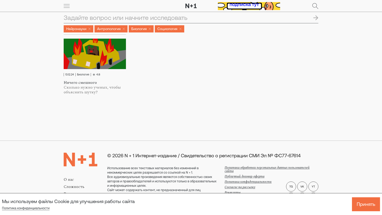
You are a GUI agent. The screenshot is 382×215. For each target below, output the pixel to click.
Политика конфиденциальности (26, 208)
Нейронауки (76, 29)
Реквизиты (233, 192)
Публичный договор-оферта (244, 176)
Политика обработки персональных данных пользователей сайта (267, 169)
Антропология (109, 29)
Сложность (74, 187)
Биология (139, 29)
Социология (167, 29)
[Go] (67, 6)
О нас (69, 180)
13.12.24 (69, 74)
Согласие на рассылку (240, 187)
